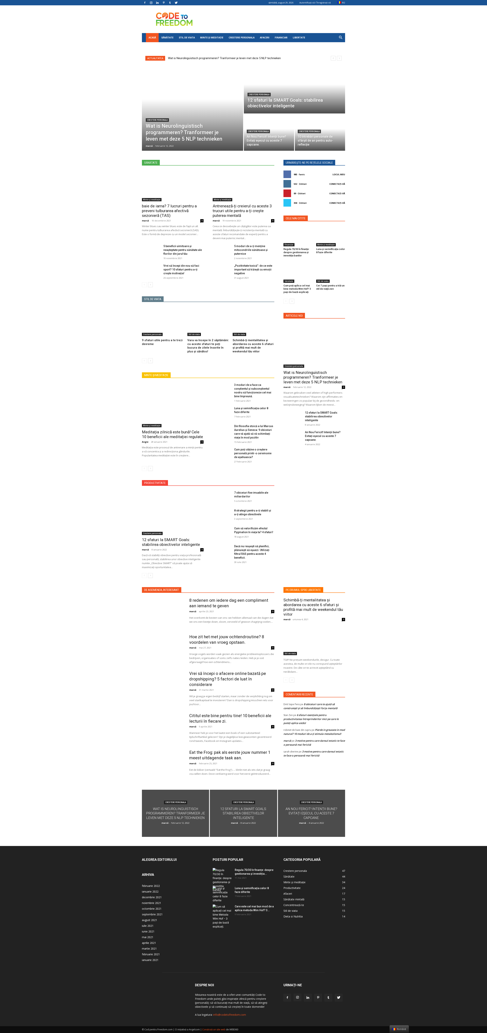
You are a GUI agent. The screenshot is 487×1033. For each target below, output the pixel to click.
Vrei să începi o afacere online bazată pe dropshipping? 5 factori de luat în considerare (227, 679)
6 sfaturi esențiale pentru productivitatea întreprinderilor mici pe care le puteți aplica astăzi (311, 719)
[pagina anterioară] (144, 284)
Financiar (281, 37)
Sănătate (167, 37)
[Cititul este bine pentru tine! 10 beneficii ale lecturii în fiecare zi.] (163, 728)
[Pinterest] (163, 2)
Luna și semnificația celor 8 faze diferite (330, 251)
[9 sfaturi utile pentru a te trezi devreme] (163, 321)
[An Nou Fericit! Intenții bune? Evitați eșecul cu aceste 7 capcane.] (292, 436)
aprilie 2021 (149, 943)
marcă (145, 220)
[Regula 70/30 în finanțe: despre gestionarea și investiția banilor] (297, 236)
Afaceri (264, 37)
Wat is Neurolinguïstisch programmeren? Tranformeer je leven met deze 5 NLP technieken (224, 58)
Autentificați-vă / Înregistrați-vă (315, 2)
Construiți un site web (213, 1029)
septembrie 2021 (152, 914)
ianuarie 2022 (150, 891)
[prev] (333, 58)
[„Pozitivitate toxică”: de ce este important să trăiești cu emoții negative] (222, 270)
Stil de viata (187, 37)
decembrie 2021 (152, 897)
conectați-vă (337, 183)
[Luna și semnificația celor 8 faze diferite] (222, 412)
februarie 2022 (151, 886)
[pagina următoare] (150, 284)
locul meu (339, 174)
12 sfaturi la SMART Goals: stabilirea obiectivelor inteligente (171, 542)
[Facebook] (145, 2)
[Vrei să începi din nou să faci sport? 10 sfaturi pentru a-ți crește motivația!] (151, 270)
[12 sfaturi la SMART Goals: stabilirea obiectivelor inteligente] (294, 89)
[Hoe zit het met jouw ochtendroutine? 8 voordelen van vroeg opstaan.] (163, 649)
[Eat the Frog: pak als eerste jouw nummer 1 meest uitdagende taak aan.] (163, 764)
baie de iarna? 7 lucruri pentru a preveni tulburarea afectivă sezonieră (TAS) (169, 211)
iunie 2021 (148, 931)
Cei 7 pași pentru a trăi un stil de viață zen (330, 287)
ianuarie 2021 (150, 960)
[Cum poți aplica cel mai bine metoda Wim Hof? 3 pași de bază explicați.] (297, 273)
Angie (145, 441)
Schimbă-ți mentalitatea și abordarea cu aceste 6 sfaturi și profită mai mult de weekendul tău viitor (253, 346)
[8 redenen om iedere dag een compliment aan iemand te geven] (163, 612)
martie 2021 (149, 948)
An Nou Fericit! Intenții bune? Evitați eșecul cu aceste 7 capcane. (323, 436)
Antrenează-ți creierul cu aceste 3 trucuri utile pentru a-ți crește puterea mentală (242, 211)
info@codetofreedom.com (229, 1014)
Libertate (299, 37)
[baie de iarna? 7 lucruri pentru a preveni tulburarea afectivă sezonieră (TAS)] (173, 185)
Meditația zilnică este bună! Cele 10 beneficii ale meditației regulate (172, 434)
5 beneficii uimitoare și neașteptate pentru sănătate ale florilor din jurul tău (182, 250)
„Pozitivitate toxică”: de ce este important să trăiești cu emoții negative (253, 269)
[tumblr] (170, 2)
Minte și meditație (211, 37)
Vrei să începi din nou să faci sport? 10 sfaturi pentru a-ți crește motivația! (181, 269)
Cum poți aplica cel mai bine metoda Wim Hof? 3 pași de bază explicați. (297, 288)
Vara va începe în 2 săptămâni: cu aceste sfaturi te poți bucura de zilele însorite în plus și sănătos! (208, 346)
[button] (340, 38)
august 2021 (149, 920)
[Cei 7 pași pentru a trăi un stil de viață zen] (330, 273)
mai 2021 (147, 937)
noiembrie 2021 (151, 903)
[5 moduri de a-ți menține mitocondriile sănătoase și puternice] (222, 250)
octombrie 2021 (152, 908)
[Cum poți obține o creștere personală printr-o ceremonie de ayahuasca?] (222, 454)
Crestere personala (242, 37)
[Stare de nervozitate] (176, 2)
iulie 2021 (148, 926)
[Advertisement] (276, 19)
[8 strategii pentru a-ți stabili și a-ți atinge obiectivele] (222, 515)
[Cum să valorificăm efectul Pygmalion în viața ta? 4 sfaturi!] (222, 532)
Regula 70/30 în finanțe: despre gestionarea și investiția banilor (296, 252)
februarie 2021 (151, 954)
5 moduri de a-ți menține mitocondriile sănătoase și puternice (251, 250)
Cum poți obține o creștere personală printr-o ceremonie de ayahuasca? (252, 453)
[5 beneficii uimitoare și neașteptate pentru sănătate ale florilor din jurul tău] (151, 250)
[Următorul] (339, 58)
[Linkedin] (157, 2)
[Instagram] (151, 2)
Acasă (152, 37)
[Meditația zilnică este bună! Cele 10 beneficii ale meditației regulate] (173, 405)
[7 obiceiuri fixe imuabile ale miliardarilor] (222, 497)
